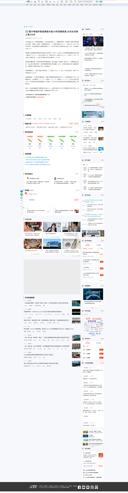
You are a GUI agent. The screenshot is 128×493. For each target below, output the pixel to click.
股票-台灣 (90, 264)
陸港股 (46, 2)
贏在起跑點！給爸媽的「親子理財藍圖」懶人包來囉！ (44, 123)
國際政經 (90, 125)
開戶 (102, 254)
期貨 (65, 4)
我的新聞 (95, 4)
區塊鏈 (69, 4)
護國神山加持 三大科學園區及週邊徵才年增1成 (37, 162)
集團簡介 (46, 486)
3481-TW (53, 79)
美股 (42, 2)
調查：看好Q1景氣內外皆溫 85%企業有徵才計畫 (37, 159)
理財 (78, 4)
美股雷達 (90, 145)
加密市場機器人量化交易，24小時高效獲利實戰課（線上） (95, 182)
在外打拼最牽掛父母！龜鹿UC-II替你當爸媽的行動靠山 (71, 234)
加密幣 (61, 2)
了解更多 (76, 131)
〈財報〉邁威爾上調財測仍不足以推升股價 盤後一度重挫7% (52, 251)
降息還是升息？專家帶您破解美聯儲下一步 (38, 94)
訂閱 (75, 2)
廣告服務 (51, 486)
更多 (102, 34)
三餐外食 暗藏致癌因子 (50, 233)
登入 (98, 1)
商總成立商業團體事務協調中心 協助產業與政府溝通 (64, 211)
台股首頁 (71, 123)
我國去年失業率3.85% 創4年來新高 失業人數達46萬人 (36, 211)
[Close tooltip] (33, 212)
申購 (102, 262)
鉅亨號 (71, 2)
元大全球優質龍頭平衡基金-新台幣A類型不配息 (91, 274)
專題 (86, 4)
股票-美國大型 (91, 256)
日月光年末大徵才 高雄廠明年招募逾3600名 (36, 157)
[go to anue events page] (94, 1)
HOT (89, 167)
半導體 (88, 358)
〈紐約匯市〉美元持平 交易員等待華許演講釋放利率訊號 (71, 251)
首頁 (32, 2)
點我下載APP (41, 97)
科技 (39, 4)
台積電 (88, 354)
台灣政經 (31, 26)
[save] (21, 209)
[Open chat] (21, 212)
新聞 (35, 2)
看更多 (76, 173)
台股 (39, 2)
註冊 (101, 1)
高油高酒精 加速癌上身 (31, 250)
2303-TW (64, 79)
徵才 (66, 486)
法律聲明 (75, 486)
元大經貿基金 (86, 267)
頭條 (27, 4)
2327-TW (42, 79)
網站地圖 (70, 486)
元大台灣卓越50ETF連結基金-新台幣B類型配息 (91, 260)
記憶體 (88, 350)
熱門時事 (48, 4)
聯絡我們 (62, 486)
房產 (74, 4)
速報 (53, 4)
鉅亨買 (66, 2)
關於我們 (41, 486)
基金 (51, 2)
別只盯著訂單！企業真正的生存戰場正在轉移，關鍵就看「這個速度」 (32, 234)
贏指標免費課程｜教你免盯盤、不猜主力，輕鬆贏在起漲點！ (95, 169)
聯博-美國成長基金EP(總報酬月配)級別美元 (91, 253)
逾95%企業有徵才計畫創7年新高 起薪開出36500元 (38, 164)
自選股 (100, 4)
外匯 (54, 2)
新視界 (81, 4)
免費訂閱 (101, 466)
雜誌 (90, 4)
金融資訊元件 (56, 486)
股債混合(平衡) (91, 277)
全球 (58, 2)
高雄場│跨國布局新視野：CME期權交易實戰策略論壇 (95, 188)
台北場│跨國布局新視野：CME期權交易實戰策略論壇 (95, 176)
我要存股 (76, 123)
